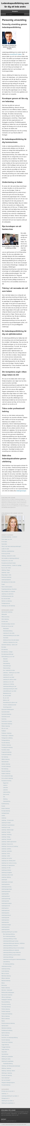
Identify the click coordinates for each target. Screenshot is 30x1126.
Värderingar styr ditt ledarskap (8, 605)
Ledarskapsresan (5, 920)
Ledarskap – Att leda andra (8, 820)
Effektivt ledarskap (6, 726)
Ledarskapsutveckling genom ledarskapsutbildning (14, 959)
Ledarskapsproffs (5, 917)
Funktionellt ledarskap (6, 754)
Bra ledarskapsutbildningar (7, 654)
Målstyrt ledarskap (6, 978)
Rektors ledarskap (6, 1018)
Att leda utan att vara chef (7, 626)
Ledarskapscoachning (6, 886)
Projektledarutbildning (8, 1063)
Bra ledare (4, 647)
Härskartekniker (5, 761)
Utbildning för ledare (6, 1059)
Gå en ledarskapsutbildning (9, 936)
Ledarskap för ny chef (8, 675)
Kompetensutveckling (6, 780)
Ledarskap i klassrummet (7, 844)
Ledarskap (4, 818)
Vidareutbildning (6, 801)
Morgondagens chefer (6, 575)
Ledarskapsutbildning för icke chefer (11, 635)
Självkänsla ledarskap (6, 1028)
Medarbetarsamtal (7, 693)
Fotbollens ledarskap (6, 745)
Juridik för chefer (5, 548)
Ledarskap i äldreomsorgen (8, 829)
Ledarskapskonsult (6, 905)
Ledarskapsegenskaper (7, 889)
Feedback (4, 730)
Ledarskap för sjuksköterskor (8, 825)
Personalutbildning (6, 1002)
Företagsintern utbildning (7, 738)
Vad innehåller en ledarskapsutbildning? (10, 558)
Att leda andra (5, 621)
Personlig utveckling (6, 1004)
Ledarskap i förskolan (6, 839)
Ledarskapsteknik (5, 927)
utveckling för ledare (16, 54)
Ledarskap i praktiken (6, 848)
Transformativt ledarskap (7, 1042)
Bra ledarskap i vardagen (7, 651)
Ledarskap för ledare (6, 822)
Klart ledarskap (5, 768)
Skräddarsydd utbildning (7, 1030)
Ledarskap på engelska (7, 872)
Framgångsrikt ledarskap (7, 747)
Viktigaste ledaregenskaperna (8, 1082)
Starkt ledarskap (5, 1035)
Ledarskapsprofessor (6, 915)
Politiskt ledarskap (6, 1009)
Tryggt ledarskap (5, 1044)
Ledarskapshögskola (6, 579)
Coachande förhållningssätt (8, 709)
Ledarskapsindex (5, 901)
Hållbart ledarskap (6, 759)
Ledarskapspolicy (5, 913)
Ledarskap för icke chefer (8, 633)
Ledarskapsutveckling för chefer (10, 688)
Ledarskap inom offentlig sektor (8, 860)
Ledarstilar (5, 789)
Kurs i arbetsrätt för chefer (9, 670)
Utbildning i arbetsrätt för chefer (9, 556)
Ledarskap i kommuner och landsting (10, 846)
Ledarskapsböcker (6, 884)
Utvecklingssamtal (7, 707)
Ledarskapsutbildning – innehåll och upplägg (11, 565)
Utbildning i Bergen (6, 570)
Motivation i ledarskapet (7, 990)
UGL (4, 796)
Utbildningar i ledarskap (7, 1073)
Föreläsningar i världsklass (7, 735)
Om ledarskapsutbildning (8, 964)
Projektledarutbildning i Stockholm (9, 589)
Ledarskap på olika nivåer (7, 875)
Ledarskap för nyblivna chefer (9, 679)
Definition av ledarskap (7, 601)
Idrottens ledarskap (6, 764)
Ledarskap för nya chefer (8, 677)
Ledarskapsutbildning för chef (9, 686)
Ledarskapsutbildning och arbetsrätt (11, 950)
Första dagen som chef (7, 539)
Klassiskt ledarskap (6, 771)
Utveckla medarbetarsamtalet (9, 704)
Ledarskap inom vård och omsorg (9, 863)
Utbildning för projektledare (7, 1061)
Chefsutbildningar (7, 665)
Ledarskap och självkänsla (7, 594)
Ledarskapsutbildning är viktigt (10, 938)
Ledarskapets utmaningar (7, 882)
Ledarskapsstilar (5, 922)
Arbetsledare (6, 628)
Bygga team (5, 783)
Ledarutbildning (6, 961)
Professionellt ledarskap (7, 1013)
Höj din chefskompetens (7, 586)
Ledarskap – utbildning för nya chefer (11, 672)
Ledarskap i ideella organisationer (9, 841)
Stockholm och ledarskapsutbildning (10, 1037)
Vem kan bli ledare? (6, 1080)
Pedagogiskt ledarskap (7, 999)
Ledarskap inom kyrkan (7, 858)
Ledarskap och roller (6, 867)
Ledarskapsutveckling (6, 966)
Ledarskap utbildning (6, 877)
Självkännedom (5, 1025)
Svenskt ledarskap (6, 1040)
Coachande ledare (6, 711)
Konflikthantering (5, 803)
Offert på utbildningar (6, 997)
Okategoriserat (5, 1098)
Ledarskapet (4, 879)
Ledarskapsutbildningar (8, 957)
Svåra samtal (6, 794)
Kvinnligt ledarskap (6, 810)
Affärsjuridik (4, 614)
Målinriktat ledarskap (6, 976)
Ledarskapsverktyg (6, 968)
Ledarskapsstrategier (6, 924)
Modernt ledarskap (6, 987)
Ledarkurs (5, 785)
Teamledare (5, 637)
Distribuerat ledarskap (6, 577)
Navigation (15, 11)
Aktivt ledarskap (5, 619)
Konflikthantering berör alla (7, 596)
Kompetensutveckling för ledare (9, 563)
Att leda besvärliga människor (8, 624)
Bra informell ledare (6, 598)
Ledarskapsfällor (5, 894)
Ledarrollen (5, 787)
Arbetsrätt (5, 659)
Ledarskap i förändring (6, 834)
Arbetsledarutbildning (7, 631)
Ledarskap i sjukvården (7, 851)
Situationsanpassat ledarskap (8, 1023)
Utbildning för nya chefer (7, 1100)
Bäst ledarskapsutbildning (9, 934)
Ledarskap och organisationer (8, 865)
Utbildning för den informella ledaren (11, 640)
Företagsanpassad (6, 603)
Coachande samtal (6, 716)
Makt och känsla (5, 973)
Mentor (3, 983)
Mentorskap (4, 985)
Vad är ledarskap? (6, 1077)
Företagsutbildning (6, 740)
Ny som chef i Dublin (6, 567)
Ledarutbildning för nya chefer (9, 691)
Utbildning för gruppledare (7, 1056)
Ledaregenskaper (5, 813)
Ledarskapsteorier (5, 929)
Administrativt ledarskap (7, 612)
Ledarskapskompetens (7, 903)
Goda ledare (4, 544)
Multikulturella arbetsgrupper (8, 992)
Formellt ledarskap (6, 742)
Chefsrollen (5, 661)
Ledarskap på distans (6, 870)
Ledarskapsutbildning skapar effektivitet (12, 952)
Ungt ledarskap (5, 1054)
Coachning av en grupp (7, 721)
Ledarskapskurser (5, 910)
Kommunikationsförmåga (7, 776)
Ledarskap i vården (6, 856)
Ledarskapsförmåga (6, 898)
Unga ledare (4, 1051)
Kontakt (3, 806)
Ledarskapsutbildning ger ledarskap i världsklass (14, 943)
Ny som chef (6, 698)
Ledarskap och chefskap (8, 684)
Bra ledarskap (5, 649)
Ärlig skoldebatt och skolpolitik (8, 591)
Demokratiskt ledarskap (7, 723)
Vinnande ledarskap (6, 1085)
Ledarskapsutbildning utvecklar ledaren (11, 954)
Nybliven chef (6, 700)
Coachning (4, 719)
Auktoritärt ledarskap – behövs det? (9, 644)
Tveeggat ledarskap (6, 1047)
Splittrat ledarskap (6, 1032)
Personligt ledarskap (6, 1006)
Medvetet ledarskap (6, 980)
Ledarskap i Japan (6, 572)
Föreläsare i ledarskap (6, 733)
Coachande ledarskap (6, 714)
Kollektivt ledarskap (6, 773)
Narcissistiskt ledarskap (7, 994)
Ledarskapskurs (5, 908)
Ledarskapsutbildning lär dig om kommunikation (13, 948)
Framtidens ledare (6, 749)
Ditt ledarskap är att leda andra (8, 582)
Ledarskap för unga (6, 827)
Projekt (3, 584)
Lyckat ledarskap (5, 971)
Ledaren (3, 815)
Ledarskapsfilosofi (6, 896)
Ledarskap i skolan (6, 853)
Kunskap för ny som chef (7, 560)
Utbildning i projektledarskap (8, 551)
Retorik (3, 1021)
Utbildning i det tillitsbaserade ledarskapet (11, 1066)
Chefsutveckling (6, 668)
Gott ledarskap (5, 757)
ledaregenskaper (21, 491)
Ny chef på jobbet (7, 695)
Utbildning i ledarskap (6, 1068)
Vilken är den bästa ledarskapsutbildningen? (11, 546)
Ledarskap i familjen (6, 832)
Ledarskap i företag (6, 837)
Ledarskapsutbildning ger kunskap (10, 941)
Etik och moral (5, 728)
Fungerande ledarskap (6, 752)
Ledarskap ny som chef (8, 681)
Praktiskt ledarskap (6, 1011)
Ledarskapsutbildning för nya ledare (9, 931)
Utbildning (5, 799)
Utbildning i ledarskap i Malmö (8, 1070)
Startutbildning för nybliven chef (10, 702)
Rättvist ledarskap (6, 1016)
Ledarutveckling (6, 792)
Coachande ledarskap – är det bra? (9, 537)
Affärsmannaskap (5, 616)
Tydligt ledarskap (5, 1049)
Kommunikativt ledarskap (7, 778)
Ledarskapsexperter (6, 891)
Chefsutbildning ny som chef (8, 656)
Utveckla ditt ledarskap (7, 1075)
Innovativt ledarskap (6, 766)
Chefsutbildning (6, 663)
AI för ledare (4, 541)
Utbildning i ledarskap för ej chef (10, 642)
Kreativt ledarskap (6, 808)
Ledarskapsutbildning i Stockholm (10, 945)
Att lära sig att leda (6, 553)
